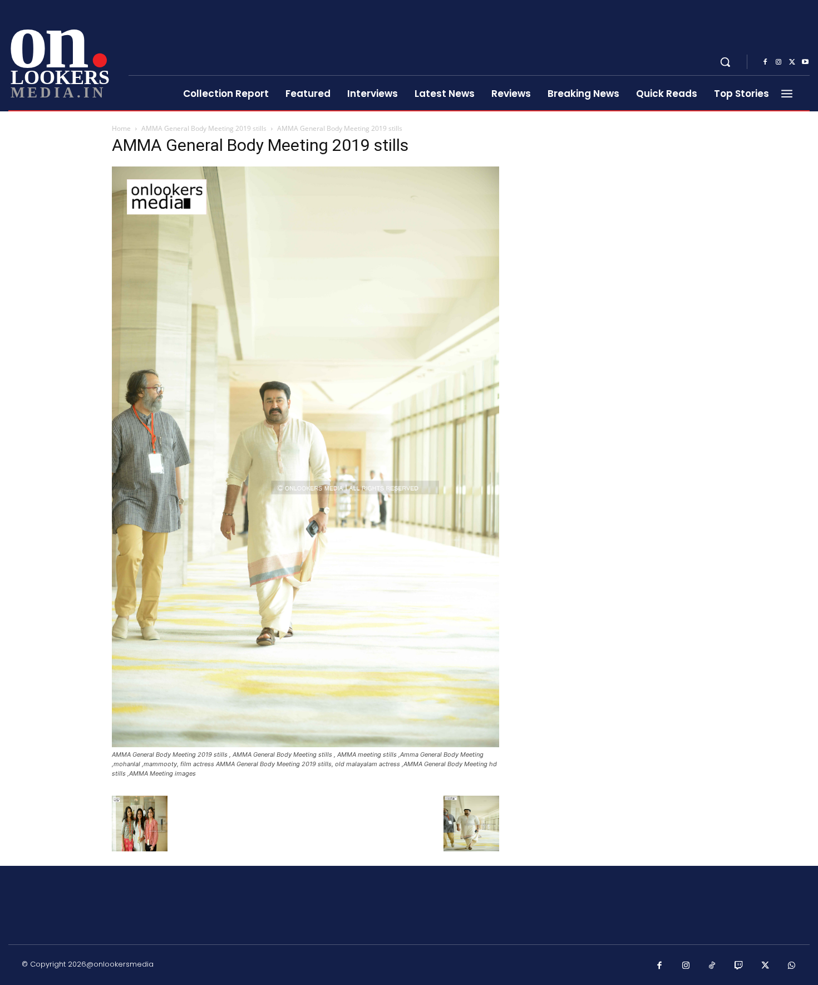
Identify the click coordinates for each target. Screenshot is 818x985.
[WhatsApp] (791, 966)
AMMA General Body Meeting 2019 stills (204, 128)
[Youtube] (805, 62)
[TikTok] (712, 966)
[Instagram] (778, 62)
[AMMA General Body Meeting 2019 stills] (305, 744)
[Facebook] (765, 62)
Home (121, 128)
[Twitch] (739, 966)
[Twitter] (792, 62)
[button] (725, 61)
